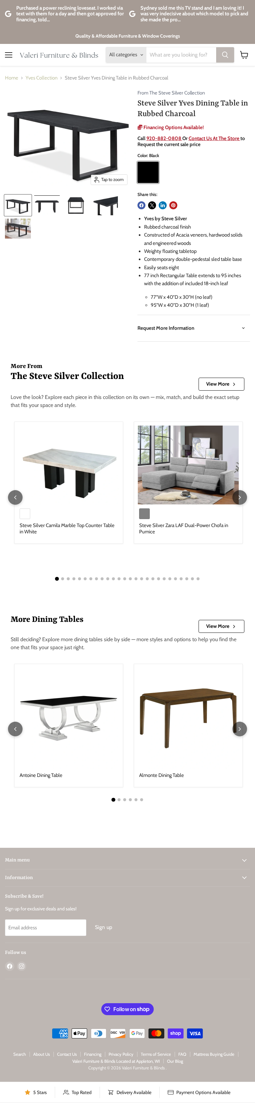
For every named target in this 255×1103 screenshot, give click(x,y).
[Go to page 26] (198, 578)
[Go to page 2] (62, 578)
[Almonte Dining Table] (188, 718)
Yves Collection (41, 78)
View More (217, 384)
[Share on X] (152, 205)
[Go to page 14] (130, 578)
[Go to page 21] (169, 578)
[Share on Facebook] (141, 205)
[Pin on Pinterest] (173, 205)
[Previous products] (15, 497)
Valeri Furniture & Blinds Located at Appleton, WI (116, 1061)
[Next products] (239, 497)
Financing (92, 1054)
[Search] (225, 55)
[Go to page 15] (135, 578)
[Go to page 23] (181, 578)
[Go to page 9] (102, 578)
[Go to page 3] (68, 578)
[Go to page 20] (164, 578)
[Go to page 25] (192, 578)
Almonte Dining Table (161, 775)
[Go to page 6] (85, 578)
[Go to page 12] (119, 578)
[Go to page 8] (96, 578)
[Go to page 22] (175, 578)
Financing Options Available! (173, 127)
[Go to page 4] (73, 578)
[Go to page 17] (147, 578)
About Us (41, 1054)
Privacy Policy (121, 1054)
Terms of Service (156, 1054)
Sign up (103, 927)
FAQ (182, 1054)
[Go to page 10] (107, 578)
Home (11, 78)
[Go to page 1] (57, 579)
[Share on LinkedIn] (163, 205)
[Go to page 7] (90, 578)
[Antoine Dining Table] (68, 718)
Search (19, 1054)
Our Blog (175, 1061)
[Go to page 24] (186, 578)
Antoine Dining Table (41, 775)
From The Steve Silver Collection (171, 93)
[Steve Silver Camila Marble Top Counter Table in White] (68, 465)
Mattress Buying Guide (214, 1054)
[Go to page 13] (124, 578)
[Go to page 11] (113, 578)
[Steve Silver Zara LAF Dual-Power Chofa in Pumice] (188, 465)
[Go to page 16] (141, 578)
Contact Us (67, 1054)
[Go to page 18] (152, 578)
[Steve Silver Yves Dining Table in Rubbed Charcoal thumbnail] (18, 205)
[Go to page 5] (79, 578)
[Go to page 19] (158, 578)
